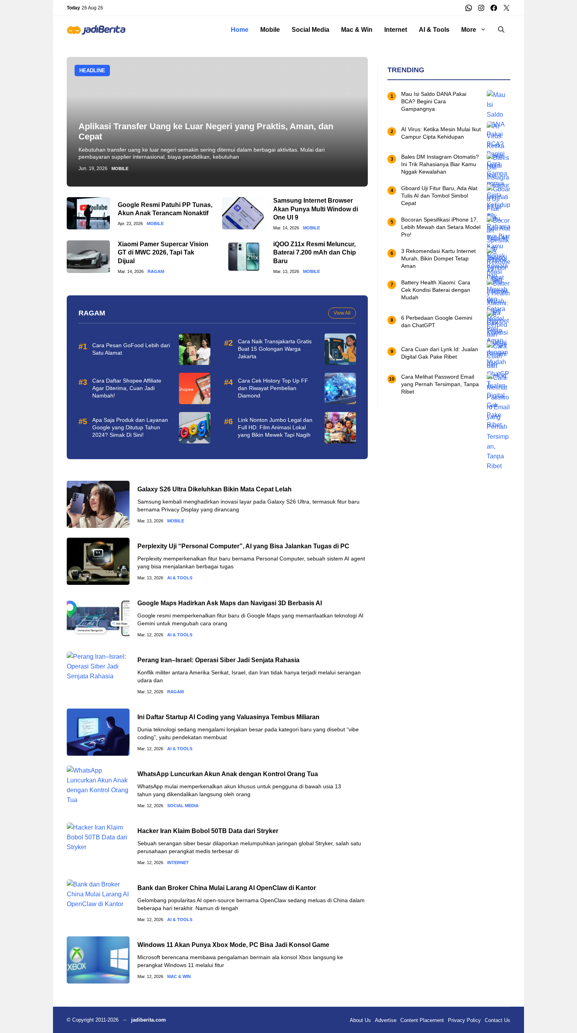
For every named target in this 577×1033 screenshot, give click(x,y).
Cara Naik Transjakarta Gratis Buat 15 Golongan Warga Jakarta (275, 348)
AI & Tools (434, 29)
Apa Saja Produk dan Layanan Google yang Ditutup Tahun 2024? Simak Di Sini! (130, 427)
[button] (501, 30)
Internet (395, 29)
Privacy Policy (464, 1020)
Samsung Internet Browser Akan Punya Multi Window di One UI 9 (315, 209)
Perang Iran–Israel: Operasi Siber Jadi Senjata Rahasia (218, 660)
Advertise (385, 1020)
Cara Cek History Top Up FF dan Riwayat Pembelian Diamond (273, 388)
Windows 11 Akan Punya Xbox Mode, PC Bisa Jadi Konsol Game (233, 944)
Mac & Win (356, 29)
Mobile (270, 29)
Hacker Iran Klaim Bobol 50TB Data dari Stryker (207, 831)
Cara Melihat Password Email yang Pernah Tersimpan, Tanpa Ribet (440, 384)
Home (239, 29)
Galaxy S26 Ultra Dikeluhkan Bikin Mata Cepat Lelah (214, 489)
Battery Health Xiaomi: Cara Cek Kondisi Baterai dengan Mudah (435, 290)
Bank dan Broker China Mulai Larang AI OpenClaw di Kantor (226, 888)
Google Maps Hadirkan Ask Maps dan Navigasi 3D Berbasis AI (229, 603)
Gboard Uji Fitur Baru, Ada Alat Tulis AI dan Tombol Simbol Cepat (439, 196)
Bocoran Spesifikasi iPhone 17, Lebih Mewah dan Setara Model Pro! (440, 227)
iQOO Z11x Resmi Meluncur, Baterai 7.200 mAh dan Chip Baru (314, 252)
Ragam (156, 271)
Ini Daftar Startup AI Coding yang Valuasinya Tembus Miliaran (228, 717)
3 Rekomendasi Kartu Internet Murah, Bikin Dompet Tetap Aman (438, 258)
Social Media (310, 29)
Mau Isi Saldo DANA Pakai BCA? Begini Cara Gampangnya (433, 101)
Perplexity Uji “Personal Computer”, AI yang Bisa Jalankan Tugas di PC (243, 546)
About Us (360, 1020)
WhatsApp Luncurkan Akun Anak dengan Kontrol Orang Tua (227, 774)
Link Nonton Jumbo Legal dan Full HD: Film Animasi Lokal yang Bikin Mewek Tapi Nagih (275, 427)
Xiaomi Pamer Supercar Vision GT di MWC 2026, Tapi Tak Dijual (163, 252)
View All (342, 313)
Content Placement (422, 1020)
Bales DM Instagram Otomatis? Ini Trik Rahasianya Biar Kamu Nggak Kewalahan (440, 164)
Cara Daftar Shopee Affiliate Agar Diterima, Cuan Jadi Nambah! (126, 388)
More (468, 29)
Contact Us (497, 1020)
